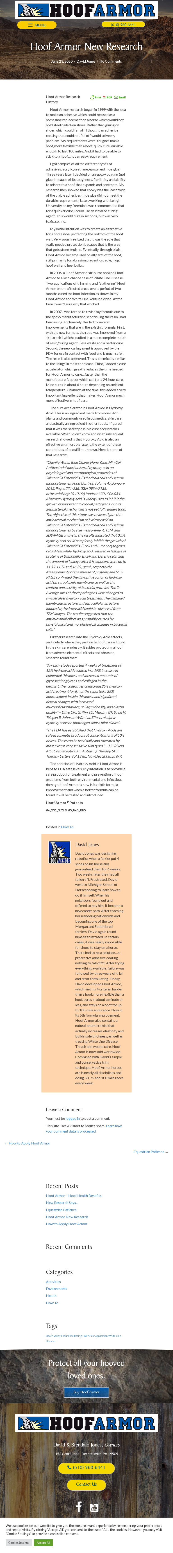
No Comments (110, 61)
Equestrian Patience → (151, 1151)
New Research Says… (62, 1202)
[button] (36, 25)
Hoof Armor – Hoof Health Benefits (74, 1195)
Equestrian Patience (61, 1210)
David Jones (86, 61)
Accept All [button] (43, 1542)
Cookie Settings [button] (18, 1542)
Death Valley (53, 1335)
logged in (73, 1118)
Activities (53, 1281)
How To (67, 827)
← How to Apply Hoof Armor (27, 1143)
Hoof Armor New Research (67, 1217)
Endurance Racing (71, 1335)
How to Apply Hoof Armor (66, 1224)
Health (51, 1295)
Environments (56, 1288)
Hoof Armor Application (95, 1335)
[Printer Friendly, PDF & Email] (108, 97)
